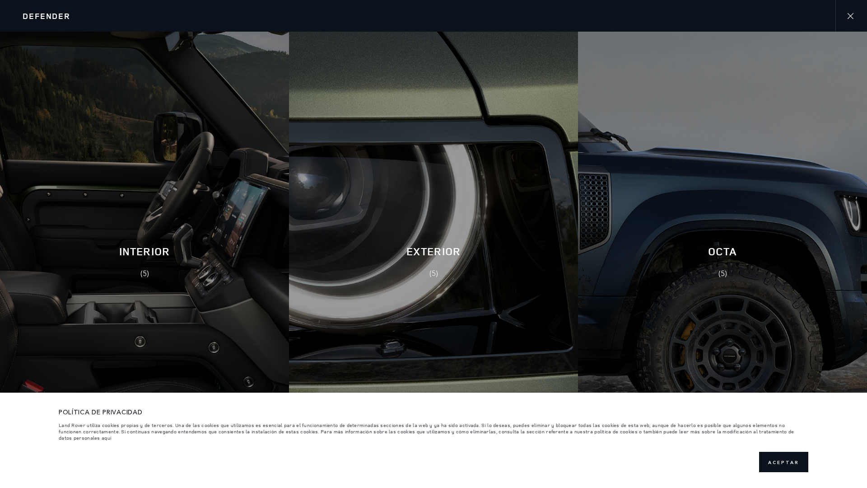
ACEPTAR (783, 462)
